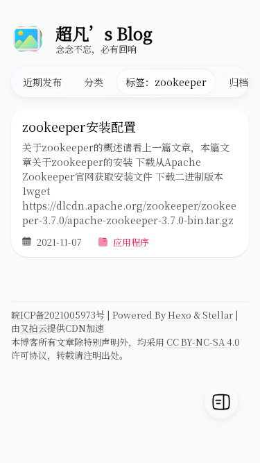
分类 (93, 82)
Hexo (179, 314)
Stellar (217, 314)
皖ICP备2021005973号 (58, 314)
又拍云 (33, 328)
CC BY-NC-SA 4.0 (203, 341)
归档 (238, 82)
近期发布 (42, 82)
